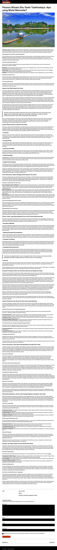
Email (3, 523)
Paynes (6, 2)
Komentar (4, 504)
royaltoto (49, 453)
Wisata (20, 493)
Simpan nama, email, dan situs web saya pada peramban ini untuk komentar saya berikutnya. (24, 533)
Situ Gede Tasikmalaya (28, 495)
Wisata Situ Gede (6, 49)
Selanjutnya (52, 542)
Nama (4, 517)
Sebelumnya (5, 542)
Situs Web (4, 528)
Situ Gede (21, 495)
